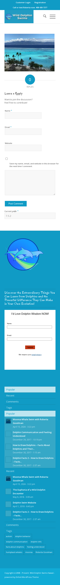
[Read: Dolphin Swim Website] (8, 504)
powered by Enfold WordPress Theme (21, 577)
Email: (9, 335)
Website (8, 143)
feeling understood (35, 547)
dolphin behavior (22, 536)
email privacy (37, 355)
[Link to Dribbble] (53, 580)
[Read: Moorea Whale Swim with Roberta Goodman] (8, 421)
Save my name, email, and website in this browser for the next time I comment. (34, 165)
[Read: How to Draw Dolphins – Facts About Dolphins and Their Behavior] (8, 447)
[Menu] (51, 16)
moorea (28, 552)
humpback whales (14, 552)
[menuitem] (23, 2)
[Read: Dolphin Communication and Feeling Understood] (8, 434)
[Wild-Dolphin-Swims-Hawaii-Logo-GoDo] (24, 16)
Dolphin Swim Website (24, 502)
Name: (9, 323)
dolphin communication (17, 541)
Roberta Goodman (44, 552)
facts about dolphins (15, 547)
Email (8, 127)
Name (8, 110)
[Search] (43, 16)
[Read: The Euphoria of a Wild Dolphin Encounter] (8, 491)
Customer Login (23, 2)
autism (9, 536)
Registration (40, 2)
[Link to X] (48, 580)
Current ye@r (11, 211)
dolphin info (36, 541)
